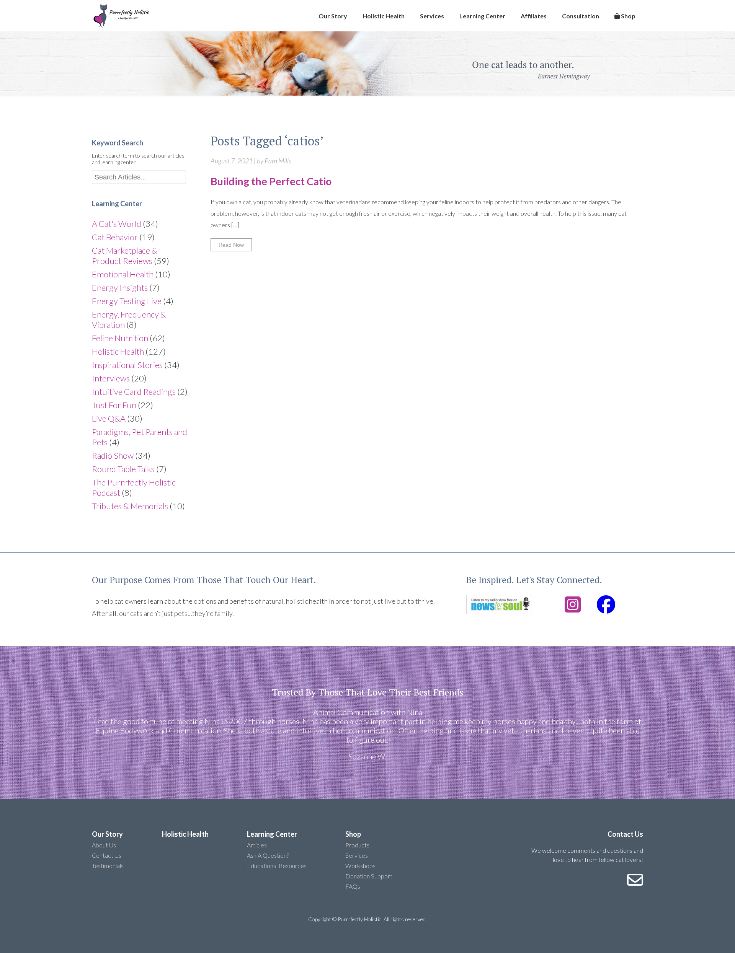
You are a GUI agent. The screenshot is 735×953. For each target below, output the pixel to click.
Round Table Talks (123, 469)
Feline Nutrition (120, 338)
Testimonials (108, 865)
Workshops (360, 865)
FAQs (352, 886)
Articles (257, 845)
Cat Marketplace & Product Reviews (124, 255)
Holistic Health (384, 16)
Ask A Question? (268, 855)
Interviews (111, 378)
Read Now (231, 245)
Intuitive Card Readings (134, 391)
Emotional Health (123, 274)
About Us (104, 845)
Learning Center (482, 16)
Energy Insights (120, 287)
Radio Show (113, 455)
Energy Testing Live (127, 301)
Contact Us (106, 855)
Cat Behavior (115, 237)
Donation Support (368, 876)
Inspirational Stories (127, 365)
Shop (627, 16)
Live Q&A (109, 418)
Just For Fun (114, 405)
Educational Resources (277, 865)
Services (432, 16)
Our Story (332, 16)
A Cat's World (116, 223)
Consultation (580, 16)
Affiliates (534, 16)
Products (357, 845)
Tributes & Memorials (130, 506)
